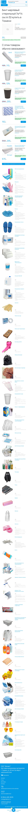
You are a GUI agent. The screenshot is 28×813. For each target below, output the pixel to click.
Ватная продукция (18, 537)
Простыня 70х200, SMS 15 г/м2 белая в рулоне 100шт (20, 146)
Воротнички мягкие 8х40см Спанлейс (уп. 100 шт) (20, 52)
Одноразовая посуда (19, 393)
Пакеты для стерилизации (20, 328)
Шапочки (16, 524)
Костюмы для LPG (18, 341)
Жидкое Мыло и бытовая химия (19, 644)
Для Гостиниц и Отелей (19, 445)
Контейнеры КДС (18, 749)
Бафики (16, 498)
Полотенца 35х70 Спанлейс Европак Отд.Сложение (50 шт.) (20, 127)
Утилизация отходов (19, 721)
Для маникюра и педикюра (20, 367)
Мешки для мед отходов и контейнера (20, 670)
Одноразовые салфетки (19, 288)
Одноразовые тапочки (19, 222)
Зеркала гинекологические (20, 577)
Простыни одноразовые (19, 168)
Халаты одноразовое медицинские (19, 631)
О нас (2, 780)
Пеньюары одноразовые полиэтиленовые (19, 420)
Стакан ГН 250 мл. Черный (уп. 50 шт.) (20, 89)
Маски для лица (18, 432)
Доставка (3, 782)
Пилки (16, 485)
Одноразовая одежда (19, 695)
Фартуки (16, 511)
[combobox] (17, 5)
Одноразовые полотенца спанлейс (19, 236)
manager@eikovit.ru (6, 799)
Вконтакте (6, 775)
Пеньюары (17, 472)
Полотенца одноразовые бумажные (19, 249)
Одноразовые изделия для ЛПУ (20, 735)
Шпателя (16, 302)
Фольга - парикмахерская (20, 406)
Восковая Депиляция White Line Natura (20, 459)
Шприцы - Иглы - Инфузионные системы (19, 591)
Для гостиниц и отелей (19, 708)
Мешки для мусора (18, 354)
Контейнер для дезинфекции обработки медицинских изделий (20, 618)
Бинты (16, 550)
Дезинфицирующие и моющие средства (19, 196)
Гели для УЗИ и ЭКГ (18, 275)
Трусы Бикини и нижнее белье (19, 381)
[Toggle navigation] (26, 2)
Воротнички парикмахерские (18, 262)
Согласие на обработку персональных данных (16, 806)
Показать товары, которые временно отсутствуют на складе (14, 163)
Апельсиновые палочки (19, 656)
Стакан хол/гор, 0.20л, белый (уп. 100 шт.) (19, 71)
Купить (23, 37)
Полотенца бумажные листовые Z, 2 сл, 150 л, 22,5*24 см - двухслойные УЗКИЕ (20, 108)
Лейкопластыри (18, 315)
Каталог (3, 778)
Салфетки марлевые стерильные (19, 605)
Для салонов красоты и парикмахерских (19, 563)
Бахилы (16, 208)
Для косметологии (18, 682)
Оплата (3, 784)
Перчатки (17, 182)
